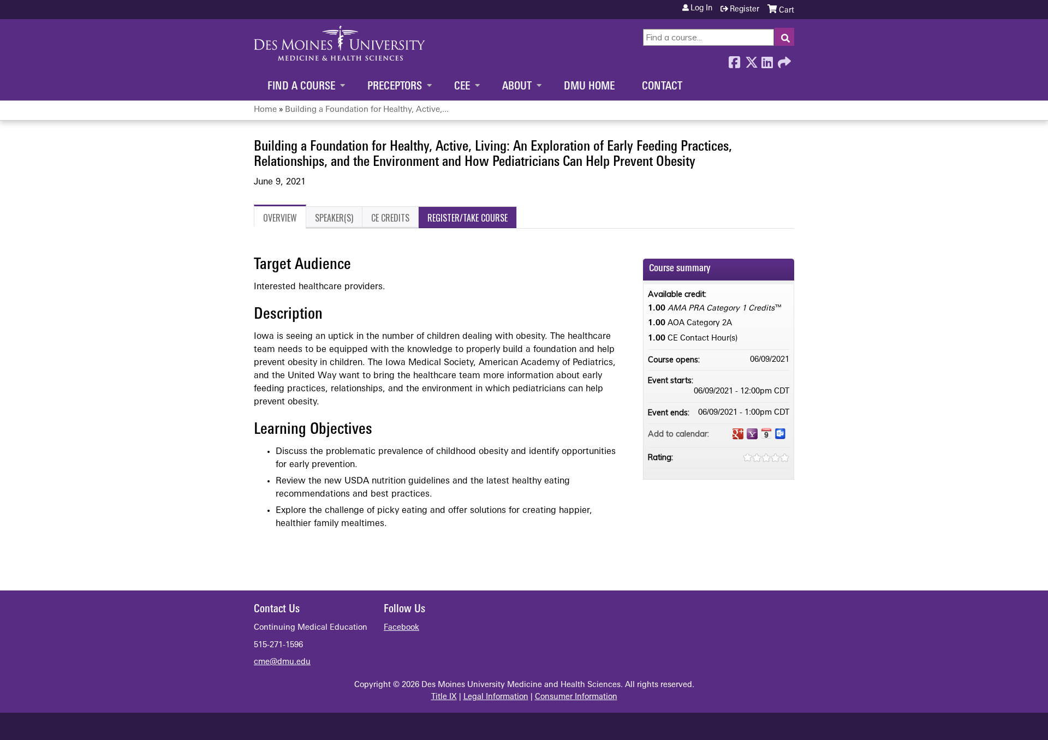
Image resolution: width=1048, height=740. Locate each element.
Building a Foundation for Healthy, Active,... (367, 110)
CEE (462, 86)
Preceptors (394, 86)
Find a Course (301, 86)
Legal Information (495, 697)
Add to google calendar (738, 433)
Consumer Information (576, 697)
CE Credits (390, 217)
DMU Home (589, 86)
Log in (701, 9)
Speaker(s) (334, 217)
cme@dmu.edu (282, 662)
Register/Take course (467, 217)
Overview (280, 217)
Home (265, 110)
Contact (662, 86)
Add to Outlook (780, 433)
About (517, 86)
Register (744, 9)
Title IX (444, 697)
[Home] (339, 43)
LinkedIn (766, 59)
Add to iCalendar (766, 433)
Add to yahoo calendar (752, 433)
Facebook (734, 59)
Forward (783, 59)
